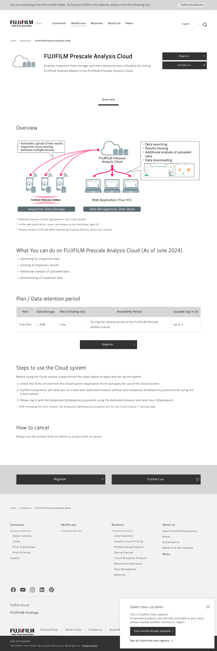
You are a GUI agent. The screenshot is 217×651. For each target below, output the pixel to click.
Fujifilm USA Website (192, 5)
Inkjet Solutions (123, 536)
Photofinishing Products (129, 547)
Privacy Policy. (89, 646)
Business (118, 525)
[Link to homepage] (21, 23)
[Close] (208, 606)
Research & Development (178, 548)
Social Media (117, 630)
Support (15, 558)
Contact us (95, 630)
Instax (16, 542)
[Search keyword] (205, 25)
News (166, 554)
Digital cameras (22, 536)
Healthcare (25, 41)
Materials (120, 575)
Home (13, 41)
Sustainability (171, 542)
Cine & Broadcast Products (130, 558)
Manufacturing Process (128, 564)
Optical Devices (123, 553)
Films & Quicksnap (24, 547)
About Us (169, 525)
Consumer (17, 525)
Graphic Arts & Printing (128, 542)
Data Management (125, 569)
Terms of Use (73, 630)
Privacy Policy (49, 630)
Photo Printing (22, 553)
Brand (166, 537)
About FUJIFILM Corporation (180, 531)
